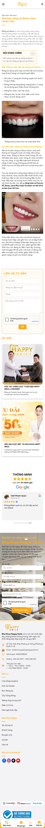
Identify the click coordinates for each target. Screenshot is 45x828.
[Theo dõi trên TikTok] (13, 761)
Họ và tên (6, 564)
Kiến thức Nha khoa (9, 15)
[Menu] (3, 4)
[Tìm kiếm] (42, 4)
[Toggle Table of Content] (31, 54)
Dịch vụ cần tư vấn (10, 582)
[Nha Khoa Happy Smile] (23, 4)
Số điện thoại (8, 573)
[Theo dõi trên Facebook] (4, 761)
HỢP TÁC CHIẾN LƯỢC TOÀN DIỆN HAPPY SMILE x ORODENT (22, 388)
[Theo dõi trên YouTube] (18, 761)
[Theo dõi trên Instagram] (9, 761)
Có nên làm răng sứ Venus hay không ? (18, 61)
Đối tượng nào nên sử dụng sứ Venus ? (18, 58)
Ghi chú (5, 590)
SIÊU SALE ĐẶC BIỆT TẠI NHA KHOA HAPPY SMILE (22, 445)
